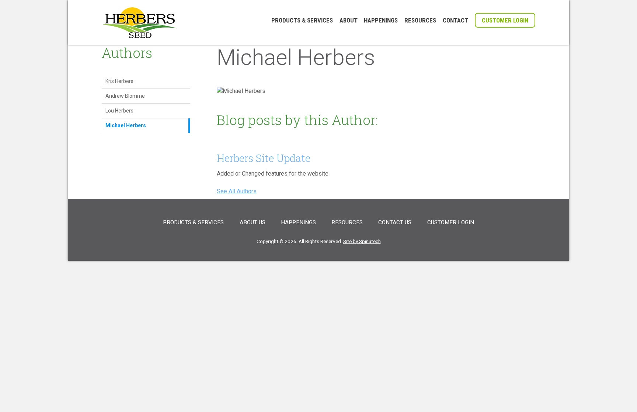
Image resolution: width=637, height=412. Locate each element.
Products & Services (302, 20)
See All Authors (237, 191)
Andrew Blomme (125, 96)
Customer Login (505, 20)
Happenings (381, 20)
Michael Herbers (125, 125)
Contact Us (394, 222)
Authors (127, 53)
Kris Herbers (119, 81)
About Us (252, 222)
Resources (420, 20)
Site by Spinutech (362, 241)
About (349, 20)
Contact (455, 20)
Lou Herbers (119, 111)
